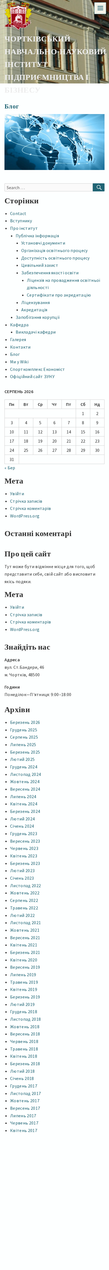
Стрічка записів (26, 501)
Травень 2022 (24, 908)
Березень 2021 (25, 952)
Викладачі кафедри (36, 332)
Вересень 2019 (25, 967)
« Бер (9, 467)
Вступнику (21, 220)
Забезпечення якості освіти (50, 272)
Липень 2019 (23, 974)
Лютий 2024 (22, 819)
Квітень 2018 (23, 1056)
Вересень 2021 (25, 937)
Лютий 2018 (22, 1071)
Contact (18, 213)
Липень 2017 (23, 1115)
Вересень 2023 (25, 841)
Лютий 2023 (22, 870)
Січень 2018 (22, 1078)
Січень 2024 (22, 826)
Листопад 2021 (25, 922)
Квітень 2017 (23, 1130)
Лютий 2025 (22, 759)
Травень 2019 (24, 982)
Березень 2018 (25, 1063)
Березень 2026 (25, 722)
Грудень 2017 (23, 1086)
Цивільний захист (39, 265)
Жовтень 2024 (24, 781)
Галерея (18, 339)
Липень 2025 (23, 744)
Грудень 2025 (23, 730)
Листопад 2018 (25, 1019)
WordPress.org (24, 516)
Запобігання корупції (38, 317)
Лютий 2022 (22, 915)
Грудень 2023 (23, 833)
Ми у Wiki (19, 361)
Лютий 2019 (22, 1004)
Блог (15, 354)
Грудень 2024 (23, 767)
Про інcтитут (24, 228)
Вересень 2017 (25, 1108)
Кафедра (19, 324)
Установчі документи (43, 243)
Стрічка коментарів (30, 508)
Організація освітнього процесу (54, 250)
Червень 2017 (24, 1123)
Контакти (20, 347)
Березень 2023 (25, 863)
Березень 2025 (25, 752)
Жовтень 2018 (24, 1026)
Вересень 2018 (25, 1034)
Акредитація (34, 309)
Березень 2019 (25, 997)
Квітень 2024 (23, 804)
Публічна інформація (37, 235)
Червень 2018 (24, 1041)
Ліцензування (35, 302)
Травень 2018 (24, 1049)
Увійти (17, 493)
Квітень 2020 (23, 960)
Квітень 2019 (23, 989)
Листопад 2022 (25, 885)
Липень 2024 (23, 796)
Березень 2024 (25, 811)
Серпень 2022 (24, 900)
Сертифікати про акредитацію (59, 295)
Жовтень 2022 (24, 893)
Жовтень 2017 (24, 1100)
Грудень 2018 (23, 1011)
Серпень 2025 (24, 737)
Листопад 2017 (25, 1093)
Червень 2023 (24, 848)
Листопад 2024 (25, 774)
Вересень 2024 (25, 789)
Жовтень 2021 (24, 930)
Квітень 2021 (23, 945)
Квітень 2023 (23, 856)
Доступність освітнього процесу (55, 258)
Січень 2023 (22, 878)
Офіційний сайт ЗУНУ (32, 376)
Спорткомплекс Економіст (37, 369)
